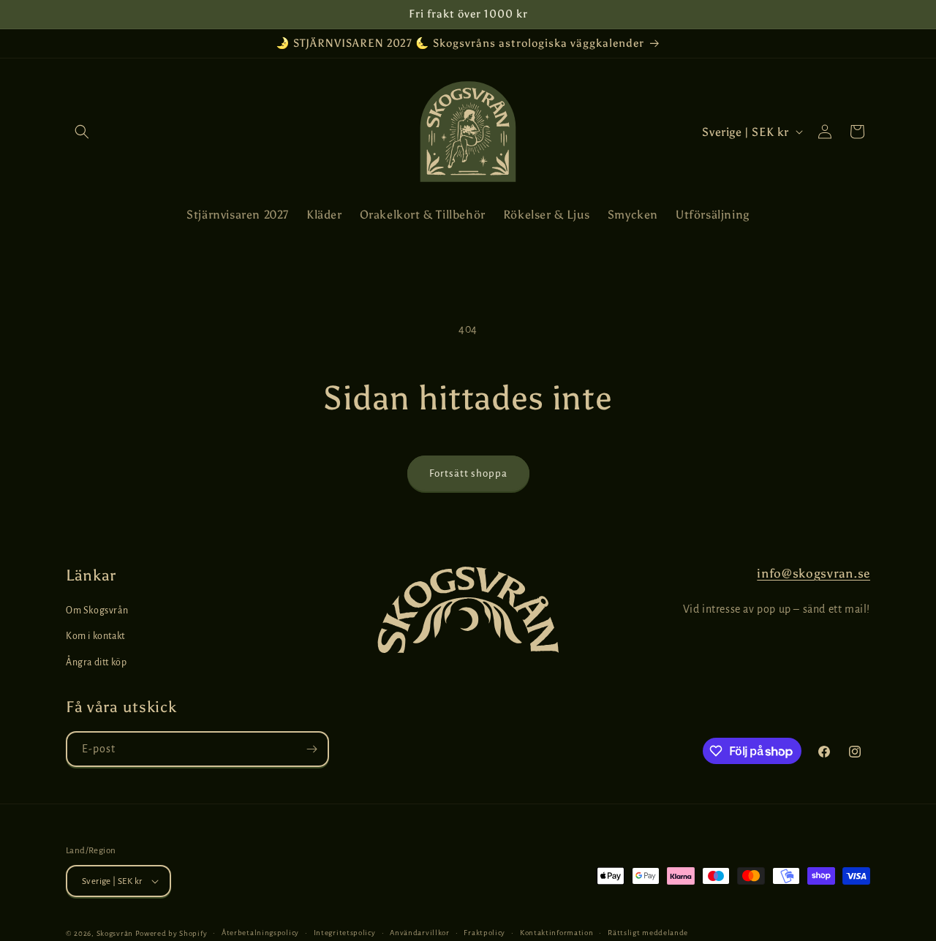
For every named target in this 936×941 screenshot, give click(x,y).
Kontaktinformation (557, 933)
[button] (82, 132)
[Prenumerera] (311, 749)
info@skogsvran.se (813, 573)
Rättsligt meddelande (648, 933)
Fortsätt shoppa (468, 473)
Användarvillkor (420, 933)
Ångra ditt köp (96, 662)
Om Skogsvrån (97, 610)
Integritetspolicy (345, 933)
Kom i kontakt (95, 636)
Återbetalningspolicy (260, 933)
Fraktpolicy (484, 933)
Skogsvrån (115, 933)
